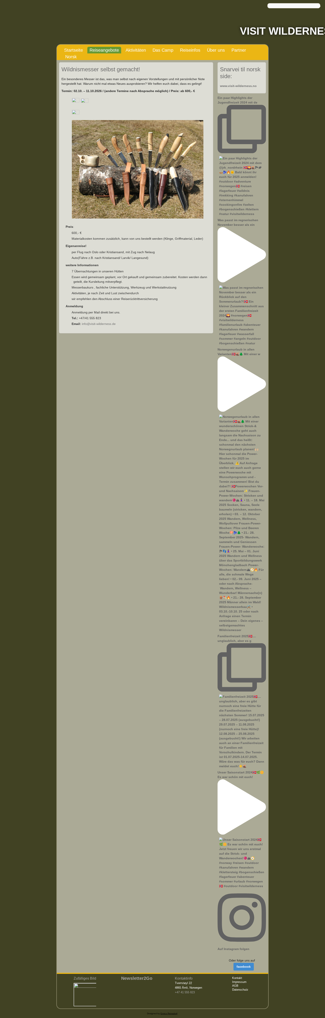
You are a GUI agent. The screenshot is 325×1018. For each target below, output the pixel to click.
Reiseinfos (190, 50)
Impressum (239, 982)
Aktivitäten (136, 50)
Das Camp (163, 50)
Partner (238, 50)
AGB (235, 985)
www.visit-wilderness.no (238, 86)
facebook (244, 966)
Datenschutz (240, 989)
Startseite (73, 50)
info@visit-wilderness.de (99, 324)
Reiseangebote (104, 50)
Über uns (216, 50)
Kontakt (237, 978)
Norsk (71, 56)
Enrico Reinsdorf (169, 1013)
